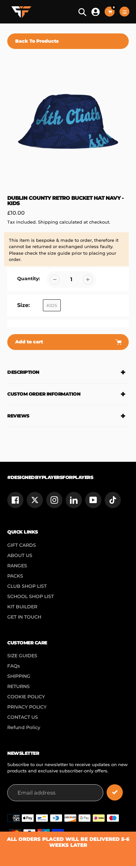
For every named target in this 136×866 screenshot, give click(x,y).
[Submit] (115, 792)
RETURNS (18, 686)
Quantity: (28, 278)
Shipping (48, 222)
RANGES (17, 566)
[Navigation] (124, 12)
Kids (52, 305)
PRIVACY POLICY (27, 707)
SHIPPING (18, 676)
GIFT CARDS (21, 545)
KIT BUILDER (22, 607)
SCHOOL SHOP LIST (30, 596)
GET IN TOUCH (24, 617)
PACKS (15, 576)
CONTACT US (22, 717)
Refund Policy (23, 727)
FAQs (13, 666)
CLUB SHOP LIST (27, 586)
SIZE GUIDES (22, 656)
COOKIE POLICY (26, 697)
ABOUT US (19, 555)
